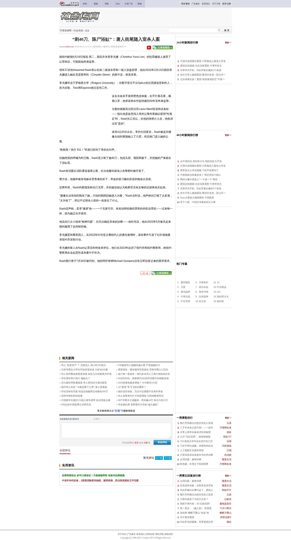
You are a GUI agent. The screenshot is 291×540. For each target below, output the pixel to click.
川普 (183, 287)
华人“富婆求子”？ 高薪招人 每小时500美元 (83, 365)
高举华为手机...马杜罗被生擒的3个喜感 (200, 70)
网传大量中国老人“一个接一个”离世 (199, 179)
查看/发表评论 (117, 46)
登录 (224, 4)
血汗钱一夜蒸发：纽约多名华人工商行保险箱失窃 (144, 374)
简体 (183, 4)
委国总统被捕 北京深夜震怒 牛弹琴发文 (201, 65)
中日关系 (185, 301)
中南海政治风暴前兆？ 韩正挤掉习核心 (200, 175)
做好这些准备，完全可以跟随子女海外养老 (140, 391)
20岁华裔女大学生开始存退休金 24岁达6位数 (84, 369)
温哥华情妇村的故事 (72, 396)
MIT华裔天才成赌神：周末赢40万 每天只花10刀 (143, 400)
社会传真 (78, 30)
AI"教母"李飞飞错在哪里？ (132, 387)
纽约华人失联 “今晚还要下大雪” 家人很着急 (84, 387)
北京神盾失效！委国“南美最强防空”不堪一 (202, 79)
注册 (229, 4)
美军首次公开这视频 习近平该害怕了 (199, 170)
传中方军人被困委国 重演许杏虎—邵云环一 (203, 75)
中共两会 (221, 287)
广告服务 (131, 534)
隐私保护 (169, 534)
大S (219, 292)
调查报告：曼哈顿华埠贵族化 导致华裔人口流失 (143, 369)
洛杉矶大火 (223, 296)
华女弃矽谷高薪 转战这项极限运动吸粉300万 (84, 391)
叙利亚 (220, 301)
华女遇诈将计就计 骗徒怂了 (75, 378)
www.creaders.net (66, 46)
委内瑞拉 (185, 282)
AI (218, 282)
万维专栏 (203, 282)
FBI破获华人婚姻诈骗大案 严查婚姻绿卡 (139, 365)
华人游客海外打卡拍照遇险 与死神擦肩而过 (141, 396)
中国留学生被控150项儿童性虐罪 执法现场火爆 (85, 400)
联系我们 (141, 534)
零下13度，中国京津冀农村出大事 (198, 202)
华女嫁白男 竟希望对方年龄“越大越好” (138, 404)
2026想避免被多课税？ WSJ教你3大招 (137, 382)
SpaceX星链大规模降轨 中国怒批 (197, 197)
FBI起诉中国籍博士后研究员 (76, 404)
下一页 (168, 458)
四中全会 (203, 287)
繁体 (188, 4)
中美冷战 (185, 296)
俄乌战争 (185, 292)
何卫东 (202, 301)
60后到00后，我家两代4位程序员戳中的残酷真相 (143, 378)
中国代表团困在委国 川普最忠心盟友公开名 (203, 61)
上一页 (159, 458)
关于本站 (122, 534)
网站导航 (160, 534)
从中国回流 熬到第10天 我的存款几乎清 (201, 161)
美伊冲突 (203, 292)
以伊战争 (203, 296)
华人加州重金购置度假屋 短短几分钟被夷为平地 (86, 374)
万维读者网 (65, 30)
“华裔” (117, 410)
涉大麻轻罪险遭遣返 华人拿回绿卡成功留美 (84, 382)
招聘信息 (150, 534)
